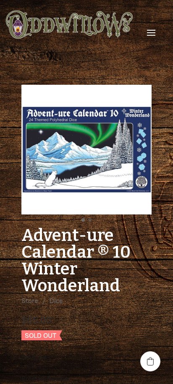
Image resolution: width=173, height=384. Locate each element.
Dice (56, 301)
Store (29, 301)
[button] (150, 361)
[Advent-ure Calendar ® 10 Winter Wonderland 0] (86, 150)
